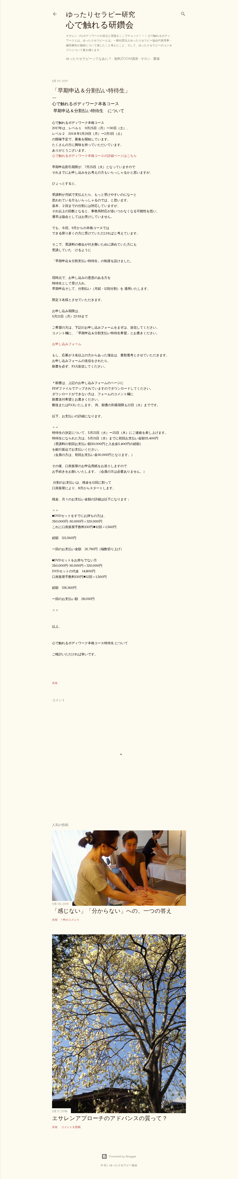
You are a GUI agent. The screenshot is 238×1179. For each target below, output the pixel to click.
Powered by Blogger (122, 1156)
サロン (146, 59)
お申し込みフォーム (66, 344)
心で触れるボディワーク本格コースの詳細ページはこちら (94, 156)
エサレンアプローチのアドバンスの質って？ (110, 1118)
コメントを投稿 (71, 1127)
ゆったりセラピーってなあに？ (89, 59)
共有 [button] (55, 683)
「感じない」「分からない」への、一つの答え (112, 910)
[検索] (183, 12)
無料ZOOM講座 (126, 59)
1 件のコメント (70, 919)
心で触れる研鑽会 (100, 20)
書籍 (156, 59)
